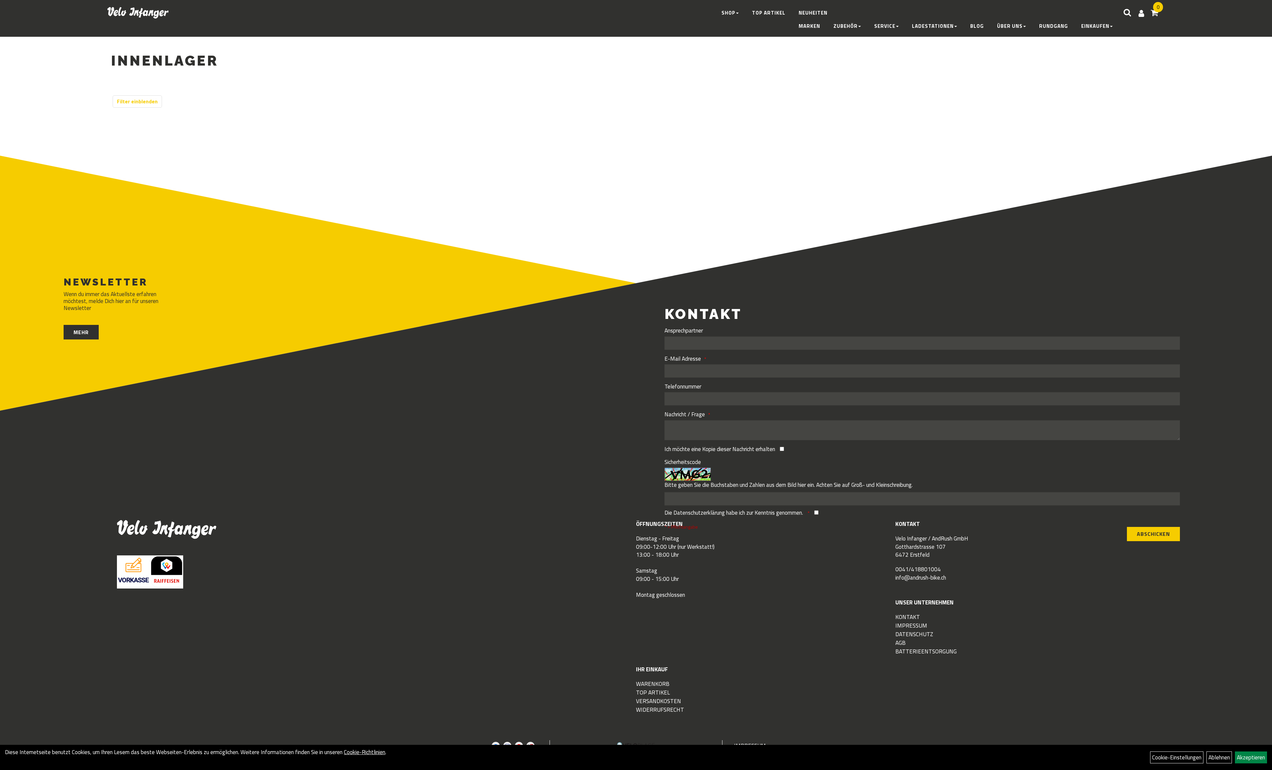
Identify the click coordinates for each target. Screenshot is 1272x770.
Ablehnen (1219, 757)
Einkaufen (1095, 26)
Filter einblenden (137, 101)
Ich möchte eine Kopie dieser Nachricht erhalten (719, 449)
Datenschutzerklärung (699, 512)
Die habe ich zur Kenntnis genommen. (734, 513)
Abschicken (1153, 534)
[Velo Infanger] (138, 13)
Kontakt (907, 617)
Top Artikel (768, 13)
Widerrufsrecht (660, 710)
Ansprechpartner (683, 330)
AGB (900, 643)
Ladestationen (933, 26)
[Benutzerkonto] (1141, 13)
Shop (728, 13)
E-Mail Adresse (682, 359)
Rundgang (1053, 26)
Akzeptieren (1251, 757)
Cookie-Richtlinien (364, 752)
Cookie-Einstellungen (1176, 757)
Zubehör (845, 26)
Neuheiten (813, 13)
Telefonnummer (682, 386)
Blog (977, 26)
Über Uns (1010, 26)
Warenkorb (652, 684)
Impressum (911, 626)
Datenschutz (914, 634)
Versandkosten (658, 701)
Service (884, 26)
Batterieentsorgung (926, 651)
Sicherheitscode (682, 462)
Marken (809, 26)
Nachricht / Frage (684, 414)
